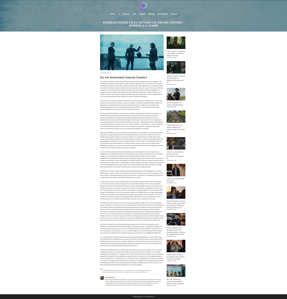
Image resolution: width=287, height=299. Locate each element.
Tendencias (151, 14)
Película (112, 14)
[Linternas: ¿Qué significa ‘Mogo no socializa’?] (176, 175)
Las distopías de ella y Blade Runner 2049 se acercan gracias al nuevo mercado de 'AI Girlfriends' (125, 272)
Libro (134, 14)
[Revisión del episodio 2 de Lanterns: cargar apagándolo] (176, 99)
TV (119, 14)
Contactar (174, 14)
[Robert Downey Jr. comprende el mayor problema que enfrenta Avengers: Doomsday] (176, 48)
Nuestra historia (163, 14)
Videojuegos (126, 14)
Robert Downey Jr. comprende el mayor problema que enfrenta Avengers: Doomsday (176, 53)
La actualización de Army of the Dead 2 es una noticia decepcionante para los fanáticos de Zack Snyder (126, 270)
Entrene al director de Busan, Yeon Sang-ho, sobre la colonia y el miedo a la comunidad (176, 257)
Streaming (142, 14)
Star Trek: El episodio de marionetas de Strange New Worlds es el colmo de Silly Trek (175, 281)
